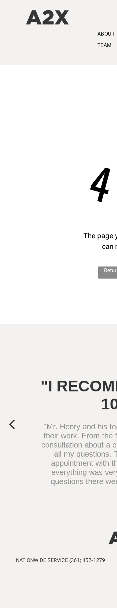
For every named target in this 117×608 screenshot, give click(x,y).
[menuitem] (105, 45)
